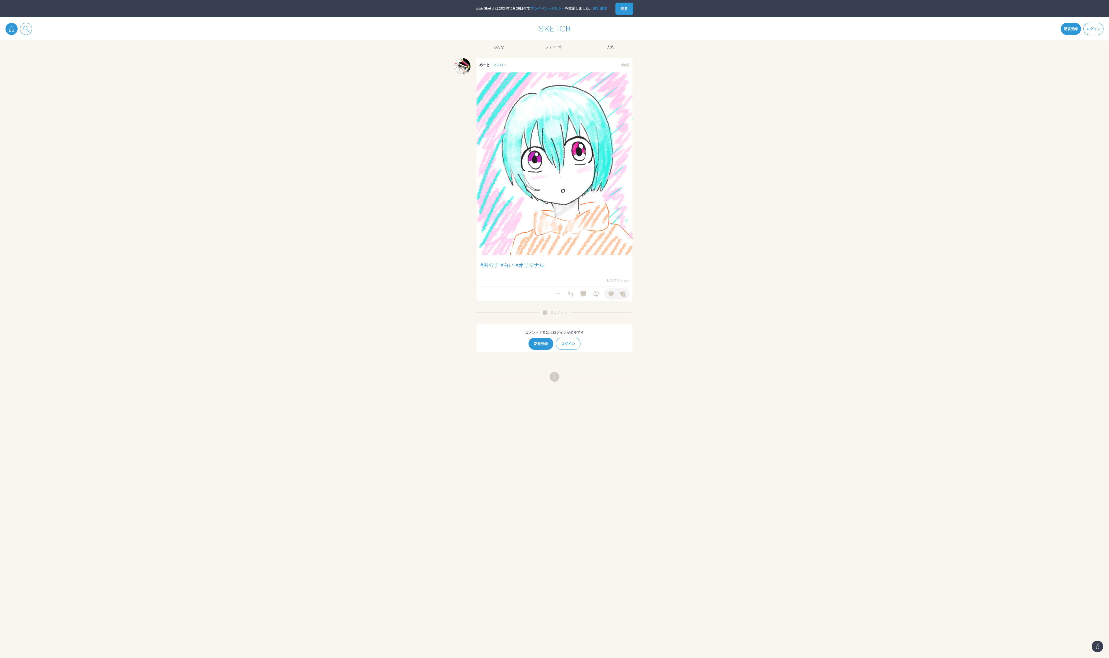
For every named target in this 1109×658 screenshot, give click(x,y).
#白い (507, 265)
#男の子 (489, 265)
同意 (624, 8)
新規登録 (1071, 29)
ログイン (1093, 29)
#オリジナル (530, 265)
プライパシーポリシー (547, 8)
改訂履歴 (600, 8)
